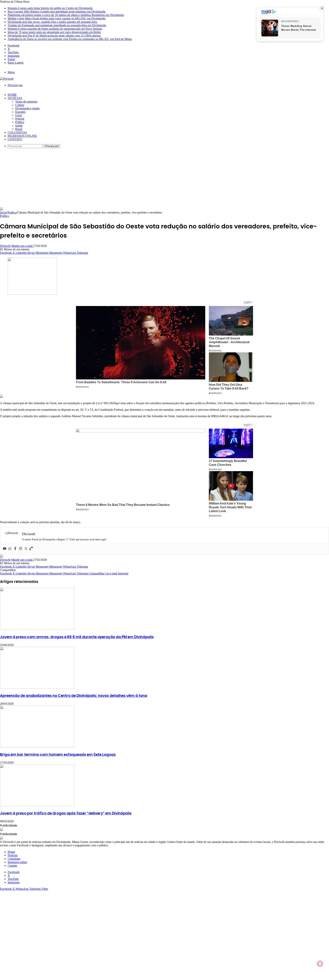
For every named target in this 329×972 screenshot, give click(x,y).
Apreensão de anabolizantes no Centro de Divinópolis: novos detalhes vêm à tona (73, 695)
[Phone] (31, 549)
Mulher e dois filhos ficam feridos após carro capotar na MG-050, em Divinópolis (56, 18)
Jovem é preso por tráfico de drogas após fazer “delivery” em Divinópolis (66, 813)
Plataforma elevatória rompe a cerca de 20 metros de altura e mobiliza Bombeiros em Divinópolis (66, 15)
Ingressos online (22, 135)
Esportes (20, 111)
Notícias (15, 98)
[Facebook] (15, 549)
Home (12, 94)
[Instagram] (20, 549)
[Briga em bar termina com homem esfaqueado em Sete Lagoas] (37, 746)
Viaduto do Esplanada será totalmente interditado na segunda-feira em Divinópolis (57, 25)
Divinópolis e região (27, 108)
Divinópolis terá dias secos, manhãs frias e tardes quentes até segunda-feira (52, 21)
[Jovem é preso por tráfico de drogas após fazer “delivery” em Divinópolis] (37, 805)
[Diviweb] (7, 78)
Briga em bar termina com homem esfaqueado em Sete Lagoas (58, 754)
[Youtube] (4, 549)
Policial (19, 118)
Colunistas (17, 132)
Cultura (19, 105)
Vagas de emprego (26, 101)
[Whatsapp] (10, 549)
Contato (15, 139)
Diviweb (5, 245)
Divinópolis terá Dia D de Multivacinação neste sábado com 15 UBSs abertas (54, 35)
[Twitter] (26, 549)
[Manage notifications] (320, 964)
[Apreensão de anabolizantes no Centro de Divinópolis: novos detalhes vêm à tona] (37, 687)
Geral (18, 115)
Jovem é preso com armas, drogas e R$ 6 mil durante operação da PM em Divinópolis (77, 636)
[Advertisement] (164, 178)
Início (3, 212)
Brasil (18, 129)
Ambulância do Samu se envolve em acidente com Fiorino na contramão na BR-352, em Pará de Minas (70, 39)
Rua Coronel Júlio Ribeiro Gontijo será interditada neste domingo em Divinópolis (56, 11)
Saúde (19, 125)
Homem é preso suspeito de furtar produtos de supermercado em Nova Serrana (55, 28)
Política (19, 122)
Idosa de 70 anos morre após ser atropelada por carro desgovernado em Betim (54, 32)
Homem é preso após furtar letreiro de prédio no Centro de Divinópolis (50, 8)
